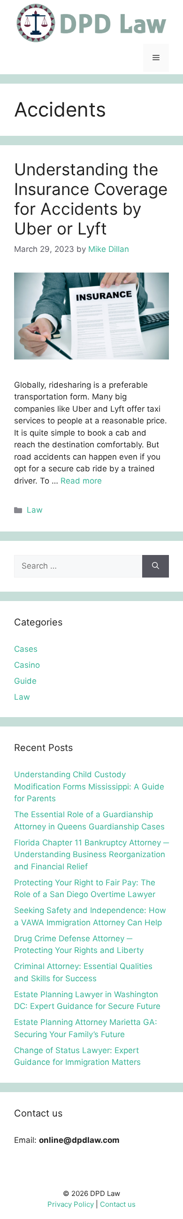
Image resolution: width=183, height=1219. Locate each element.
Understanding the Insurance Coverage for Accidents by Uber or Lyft (91, 198)
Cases (26, 649)
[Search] (155, 566)
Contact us (118, 1204)
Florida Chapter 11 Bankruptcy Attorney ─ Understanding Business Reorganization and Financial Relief (91, 854)
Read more (81, 480)
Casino (27, 665)
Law (35, 510)
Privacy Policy (70, 1204)
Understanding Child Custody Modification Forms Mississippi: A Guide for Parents (89, 786)
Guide (25, 681)
